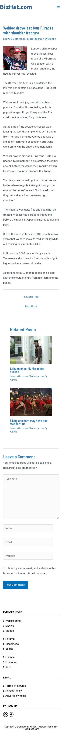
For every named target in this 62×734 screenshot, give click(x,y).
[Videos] (31, 630)
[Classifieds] (31, 644)
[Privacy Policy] (31, 690)
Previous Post (31, 296)
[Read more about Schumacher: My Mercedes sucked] (31, 350)
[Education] (31, 662)
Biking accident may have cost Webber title (29, 422)
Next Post (31, 306)
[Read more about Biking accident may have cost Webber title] (31, 402)
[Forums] (31, 638)
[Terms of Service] (31, 685)
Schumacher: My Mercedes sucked (27, 370)
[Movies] (31, 625)
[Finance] (31, 657)
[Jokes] (31, 648)
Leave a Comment (14, 38)
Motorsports (34, 38)
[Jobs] (31, 667)
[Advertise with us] (31, 695)
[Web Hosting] (31, 620)
